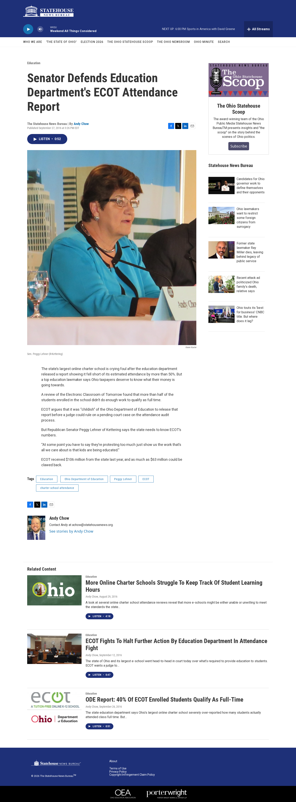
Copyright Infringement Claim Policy (132, 774)
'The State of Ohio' (61, 41)
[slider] (46, 29)
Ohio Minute (204, 41)
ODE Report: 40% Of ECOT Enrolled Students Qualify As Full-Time (164, 699)
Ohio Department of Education (84, 479)
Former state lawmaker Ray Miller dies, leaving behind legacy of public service (250, 252)
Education (33, 63)
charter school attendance (57, 488)
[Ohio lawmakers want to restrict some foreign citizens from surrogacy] (221, 215)
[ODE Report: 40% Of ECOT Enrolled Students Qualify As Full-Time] (54, 707)
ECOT (146, 479)
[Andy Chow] (36, 528)
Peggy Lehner (123, 479)
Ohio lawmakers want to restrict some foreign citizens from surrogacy (248, 218)
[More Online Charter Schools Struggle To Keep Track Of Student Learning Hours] (54, 590)
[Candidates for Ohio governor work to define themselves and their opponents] (221, 185)
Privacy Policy (118, 771)
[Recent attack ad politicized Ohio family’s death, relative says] (221, 284)
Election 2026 (92, 41)
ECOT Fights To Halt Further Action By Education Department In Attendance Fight (176, 644)
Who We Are (32, 41)
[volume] (40, 29)
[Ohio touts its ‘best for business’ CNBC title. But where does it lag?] (221, 314)
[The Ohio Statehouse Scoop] (239, 80)
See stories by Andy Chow (71, 531)
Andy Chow (81, 124)
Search (224, 41)
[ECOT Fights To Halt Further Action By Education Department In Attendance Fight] (54, 649)
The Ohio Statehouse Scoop (130, 41)
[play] (28, 29)
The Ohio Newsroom (173, 41)
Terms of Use (117, 768)
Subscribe (238, 146)
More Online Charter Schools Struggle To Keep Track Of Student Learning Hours (174, 586)
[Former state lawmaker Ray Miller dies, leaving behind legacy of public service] (221, 250)
